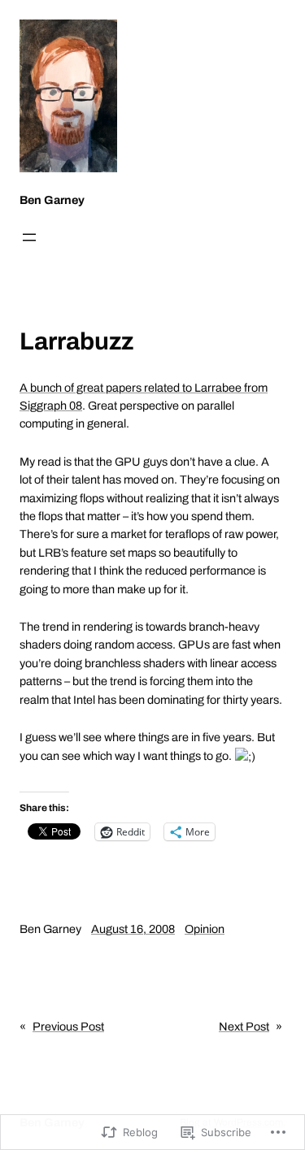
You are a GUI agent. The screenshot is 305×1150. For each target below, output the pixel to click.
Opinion (204, 928)
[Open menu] (29, 237)
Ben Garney (52, 199)
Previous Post (68, 1026)
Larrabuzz (76, 341)
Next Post (244, 1026)
